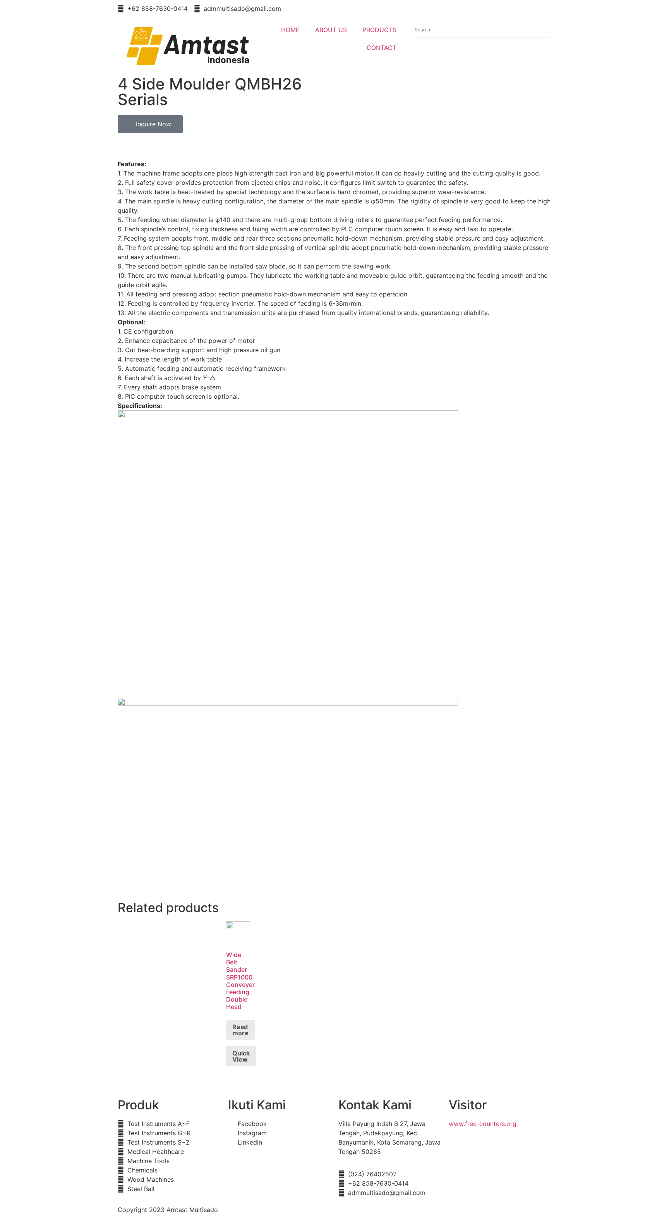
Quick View (241, 1056)
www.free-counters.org (482, 1124)
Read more (240, 1030)
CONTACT (381, 48)
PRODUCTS (379, 30)
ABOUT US (331, 30)
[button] (150, 124)
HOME (290, 30)
